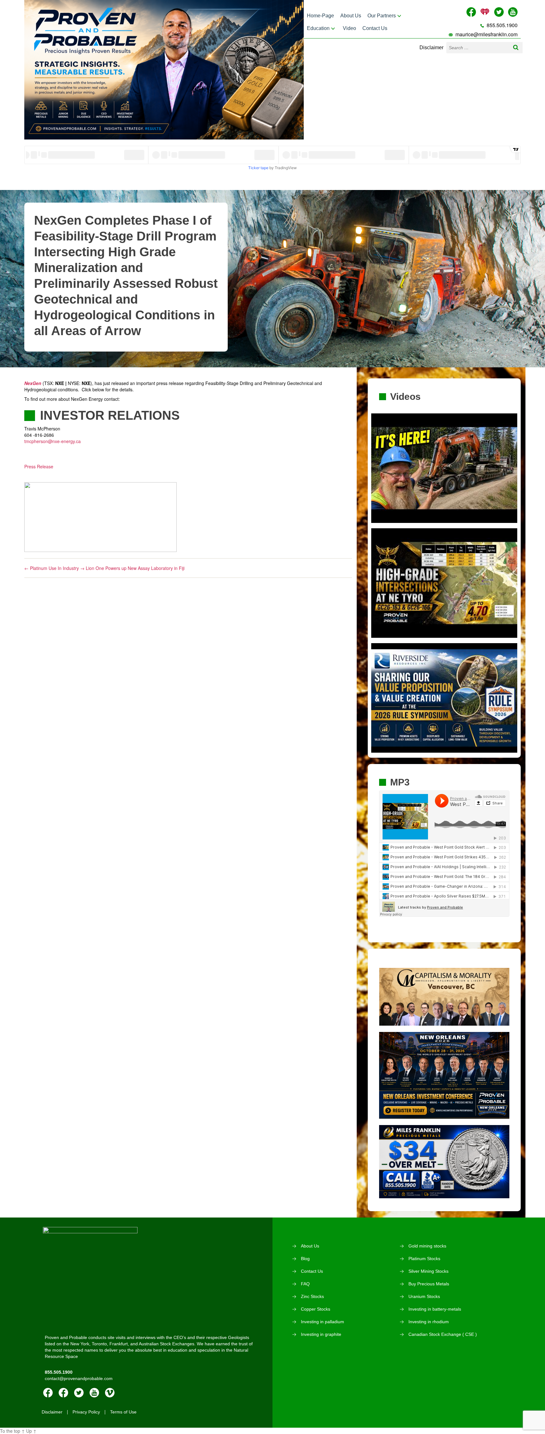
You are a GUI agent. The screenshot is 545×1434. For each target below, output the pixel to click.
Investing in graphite (321, 1334)
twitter (79, 1392)
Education (318, 28)
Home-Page (320, 15)
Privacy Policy (86, 1411)
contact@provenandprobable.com (79, 1378)
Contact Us (374, 28)
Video (349, 28)
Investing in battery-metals (434, 1309)
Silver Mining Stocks (428, 1271)
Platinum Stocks (424, 1258)
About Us (350, 15)
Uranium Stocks (424, 1296)
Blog (305, 1258)
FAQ (305, 1283)
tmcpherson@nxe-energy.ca (52, 441)
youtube (94, 1392)
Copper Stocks (315, 1309)
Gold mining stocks (427, 1245)
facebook (48, 1392)
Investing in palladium (322, 1321)
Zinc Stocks (312, 1296)
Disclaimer (431, 47)
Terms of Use (123, 1411)
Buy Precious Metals (428, 1283)
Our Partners (381, 15)
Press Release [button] (38, 466)
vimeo (109, 1392)
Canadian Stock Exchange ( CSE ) (442, 1334)
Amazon (63, 1392)
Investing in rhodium (428, 1321)
